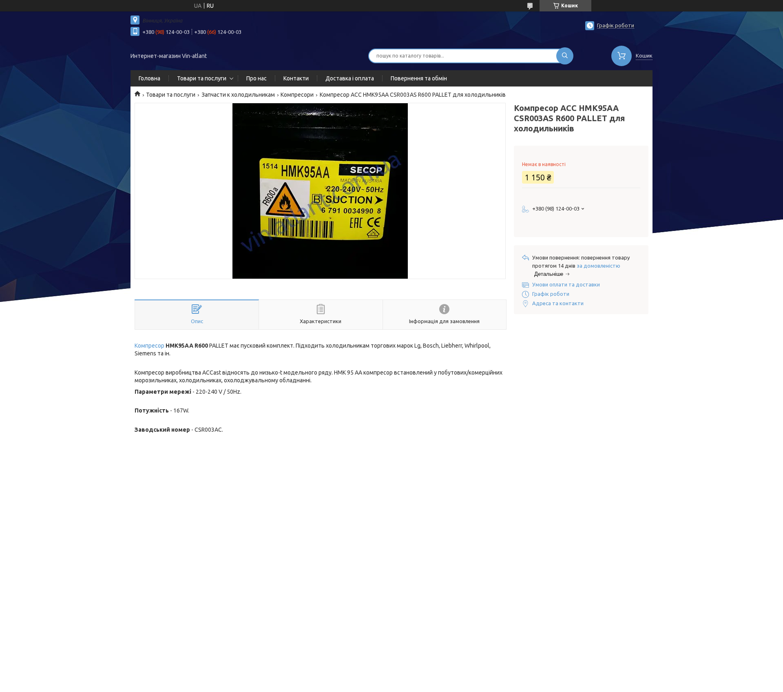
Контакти (296, 78)
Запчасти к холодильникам (238, 94)
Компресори (297, 94)
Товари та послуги (201, 78)
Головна (149, 78)
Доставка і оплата (349, 78)
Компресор (149, 345)
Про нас (256, 78)
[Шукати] (564, 55)
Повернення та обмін (419, 78)
